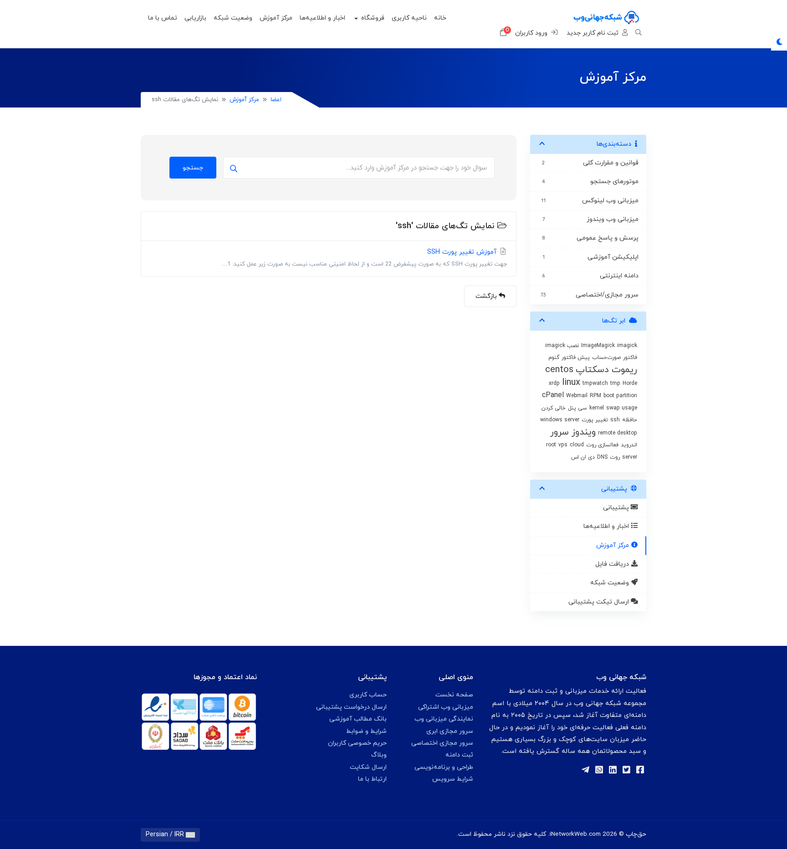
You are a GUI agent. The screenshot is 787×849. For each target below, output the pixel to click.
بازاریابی (195, 18)
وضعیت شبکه (233, 18)
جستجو (193, 168)
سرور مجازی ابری (449, 731)
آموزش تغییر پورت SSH (364, 257)
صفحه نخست (454, 694)
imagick (627, 345)
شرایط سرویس (452, 779)
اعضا (276, 100)
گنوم (553, 357)
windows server (559, 420)
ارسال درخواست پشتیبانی (351, 707)
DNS (602, 457)
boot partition (620, 395)
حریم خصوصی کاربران (357, 743)
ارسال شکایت (368, 767)
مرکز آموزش (276, 18)
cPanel (553, 395)
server (629, 457)
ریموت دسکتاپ (606, 369)
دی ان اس (583, 457)
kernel (596, 408)
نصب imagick (562, 345)
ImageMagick (598, 345)
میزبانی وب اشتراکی (445, 707)
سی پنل (577, 408)
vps (562, 445)
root (551, 445)
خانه (440, 18)
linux (571, 382)
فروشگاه (371, 18)
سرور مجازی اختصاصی (442, 743)
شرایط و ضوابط (366, 731)
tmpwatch (595, 383)
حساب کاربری (368, 694)
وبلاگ (379, 755)
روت (615, 457)
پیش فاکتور (576, 357)
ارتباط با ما (372, 779)
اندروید (629, 445)
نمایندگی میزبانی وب (443, 719)
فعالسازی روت (602, 445)
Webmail (577, 395)
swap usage (621, 408)
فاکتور (630, 357)
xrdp (554, 383)
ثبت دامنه (459, 755)
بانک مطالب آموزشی (358, 719)
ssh (615, 420)
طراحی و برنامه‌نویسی (443, 767)
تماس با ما (162, 18)
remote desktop (617, 433)
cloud (577, 445)
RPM (595, 395)
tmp (615, 383)
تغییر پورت (595, 420)
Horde (630, 383)
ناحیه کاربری (409, 18)
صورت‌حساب (606, 357)
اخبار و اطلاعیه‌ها (322, 18)
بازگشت (487, 296)
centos (559, 369)
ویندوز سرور (573, 432)
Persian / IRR (166, 834)
